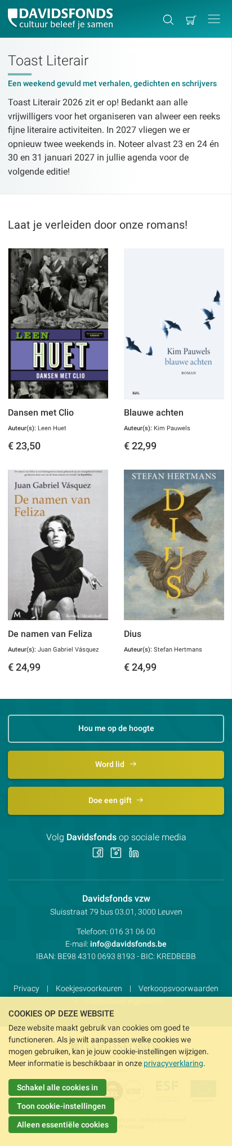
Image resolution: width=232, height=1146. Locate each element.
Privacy (26, 988)
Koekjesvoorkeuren (89, 988)
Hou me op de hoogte (116, 728)
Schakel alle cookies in (57, 1087)
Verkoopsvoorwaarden (178, 988)
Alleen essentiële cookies (63, 1124)
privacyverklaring (173, 1063)
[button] (214, 19)
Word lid (110, 764)
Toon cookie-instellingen (61, 1106)
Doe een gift (110, 800)
